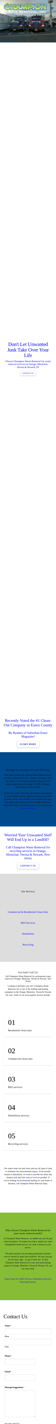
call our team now (27, 1093)
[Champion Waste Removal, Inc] (25, 8)
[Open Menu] (52, 8)
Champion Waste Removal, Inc (29, 24)
